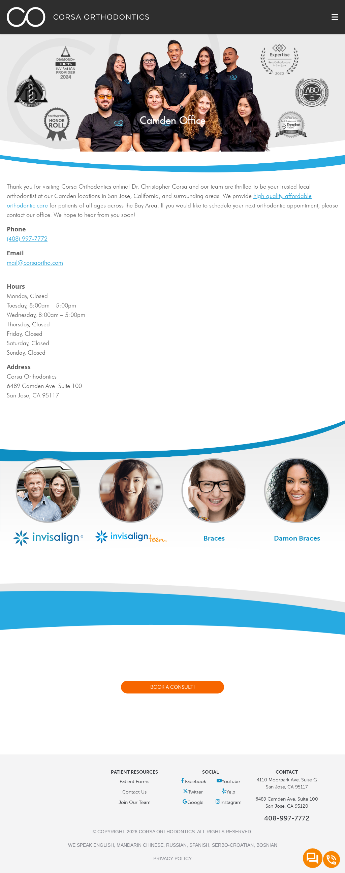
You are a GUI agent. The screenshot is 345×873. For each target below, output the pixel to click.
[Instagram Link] (228, 802)
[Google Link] (192, 802)
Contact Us (134, 792)
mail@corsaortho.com (35, 262)
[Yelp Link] (228, 792)
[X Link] (193, 792)
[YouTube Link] (228, 781)
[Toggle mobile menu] (335, 17)
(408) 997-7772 (27, 239)
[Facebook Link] (193, 781)
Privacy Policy (172, 858)
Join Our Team (135, 802)
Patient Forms (134, 781)
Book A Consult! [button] (172, 687)
